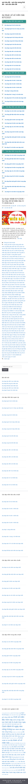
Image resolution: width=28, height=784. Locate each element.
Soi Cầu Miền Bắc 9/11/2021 (16, 332)
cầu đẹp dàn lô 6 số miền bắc (13, 69)
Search (5, 369)
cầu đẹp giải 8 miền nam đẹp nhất (14, 119)
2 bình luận (7, 358)
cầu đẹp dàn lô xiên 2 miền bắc (13, 80)
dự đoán (19, 258)
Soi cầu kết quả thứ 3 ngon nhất (15, 328)
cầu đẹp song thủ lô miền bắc (13, 34)
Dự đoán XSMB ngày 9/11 (9, 292)
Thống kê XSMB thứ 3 (13, 350)
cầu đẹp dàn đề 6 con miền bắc (10, 381)
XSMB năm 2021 (21, 772)
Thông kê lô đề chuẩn (9, 242)
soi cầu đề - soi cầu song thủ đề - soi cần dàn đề (13, 3)
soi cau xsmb (10, 338)
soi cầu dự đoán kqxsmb (11, 318)
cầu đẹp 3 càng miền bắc (11, 91)
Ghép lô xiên (6, 300)
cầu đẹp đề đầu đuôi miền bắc (10, 385)
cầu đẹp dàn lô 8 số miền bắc (13, 77)
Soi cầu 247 (16, 761)
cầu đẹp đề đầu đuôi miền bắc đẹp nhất (12, 550)
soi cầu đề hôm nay (6, 770)
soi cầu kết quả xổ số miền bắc (11, 765)
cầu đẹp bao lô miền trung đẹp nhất (14, 167)
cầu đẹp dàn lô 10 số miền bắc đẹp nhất (15, 98)
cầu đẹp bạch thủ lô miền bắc (10, 401)
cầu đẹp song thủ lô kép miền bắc (14, 41)
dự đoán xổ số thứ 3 (15, 284)
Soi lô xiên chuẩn (14, 344)
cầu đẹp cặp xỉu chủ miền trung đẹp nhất (12, 669)
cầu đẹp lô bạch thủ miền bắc (10, 390)
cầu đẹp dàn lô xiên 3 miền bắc (13, 84)
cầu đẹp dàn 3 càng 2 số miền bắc (14, 94)
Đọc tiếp (20, 238)
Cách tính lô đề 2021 (6, 724)
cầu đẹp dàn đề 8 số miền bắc (13, 58)
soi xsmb (21, 344)
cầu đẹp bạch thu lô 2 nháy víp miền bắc (12, 408)
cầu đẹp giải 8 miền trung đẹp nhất (14, 164)
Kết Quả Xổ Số (21, 752)
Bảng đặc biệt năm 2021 (13, 246)
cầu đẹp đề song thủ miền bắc (10, 383)
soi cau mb (6, 332)
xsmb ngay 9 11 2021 (10, 356)
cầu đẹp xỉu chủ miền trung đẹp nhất (15, 155)
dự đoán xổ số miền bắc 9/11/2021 (13, 272)
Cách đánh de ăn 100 (16, 724)
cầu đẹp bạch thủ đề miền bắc (13, 44)
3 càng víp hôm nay (9, 244)
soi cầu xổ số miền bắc (17, 767)
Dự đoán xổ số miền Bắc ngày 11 (11, 745)
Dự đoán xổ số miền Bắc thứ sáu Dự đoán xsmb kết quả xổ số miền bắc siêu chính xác (13, 282)
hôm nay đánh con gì (15, 300)
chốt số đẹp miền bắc (13, 248)
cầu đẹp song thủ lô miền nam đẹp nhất (12, 602)
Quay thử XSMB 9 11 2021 (11, 310)
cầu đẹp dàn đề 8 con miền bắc (10, 388)
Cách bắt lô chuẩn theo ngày (15, 722)
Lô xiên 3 (11, 308)
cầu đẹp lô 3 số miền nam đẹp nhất (14, 147)
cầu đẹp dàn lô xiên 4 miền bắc (13, 87)
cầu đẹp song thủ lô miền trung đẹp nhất (12, 676)
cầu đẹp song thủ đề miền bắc (13, 48)
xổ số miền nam (5, 774)
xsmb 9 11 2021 (11, 354)
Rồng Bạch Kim (14, 759)
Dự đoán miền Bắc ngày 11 (14, 268)
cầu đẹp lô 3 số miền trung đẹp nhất (14, 191)
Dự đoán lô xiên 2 (11, 266)
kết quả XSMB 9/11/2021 (10, 306)
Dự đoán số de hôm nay (14, 738)
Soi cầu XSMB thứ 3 (13, 342)
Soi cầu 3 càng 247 (9, 314)
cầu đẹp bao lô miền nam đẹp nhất (14, 123)
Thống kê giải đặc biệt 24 (14, 346)
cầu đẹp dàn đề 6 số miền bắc (13, 55)
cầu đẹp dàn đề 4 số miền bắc (13, 51)
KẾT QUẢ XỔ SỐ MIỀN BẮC (13, 752)
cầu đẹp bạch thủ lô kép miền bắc (14, 37)
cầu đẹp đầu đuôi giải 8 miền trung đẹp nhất (13, 683)
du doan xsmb (13, 258)
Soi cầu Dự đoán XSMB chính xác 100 (17, 763)
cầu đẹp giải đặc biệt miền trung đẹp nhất (13, 648)
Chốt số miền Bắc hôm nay (14, 252)
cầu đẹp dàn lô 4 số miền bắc (13, 65)
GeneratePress (18, 782)
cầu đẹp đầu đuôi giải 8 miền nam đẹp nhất (13, 609)
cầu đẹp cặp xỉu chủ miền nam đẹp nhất (12, 595)
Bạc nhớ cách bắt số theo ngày (14, 714)
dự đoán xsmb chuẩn (16, 288)
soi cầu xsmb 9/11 (9, 340)
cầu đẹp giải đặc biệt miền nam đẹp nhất (12, 574)
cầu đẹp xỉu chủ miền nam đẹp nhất (14, 111)
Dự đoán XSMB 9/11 (16, 286)
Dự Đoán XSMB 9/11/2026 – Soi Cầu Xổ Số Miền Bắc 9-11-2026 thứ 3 (13, 201)
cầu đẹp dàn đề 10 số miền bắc (13, 62)
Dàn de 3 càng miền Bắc (11, 256)
